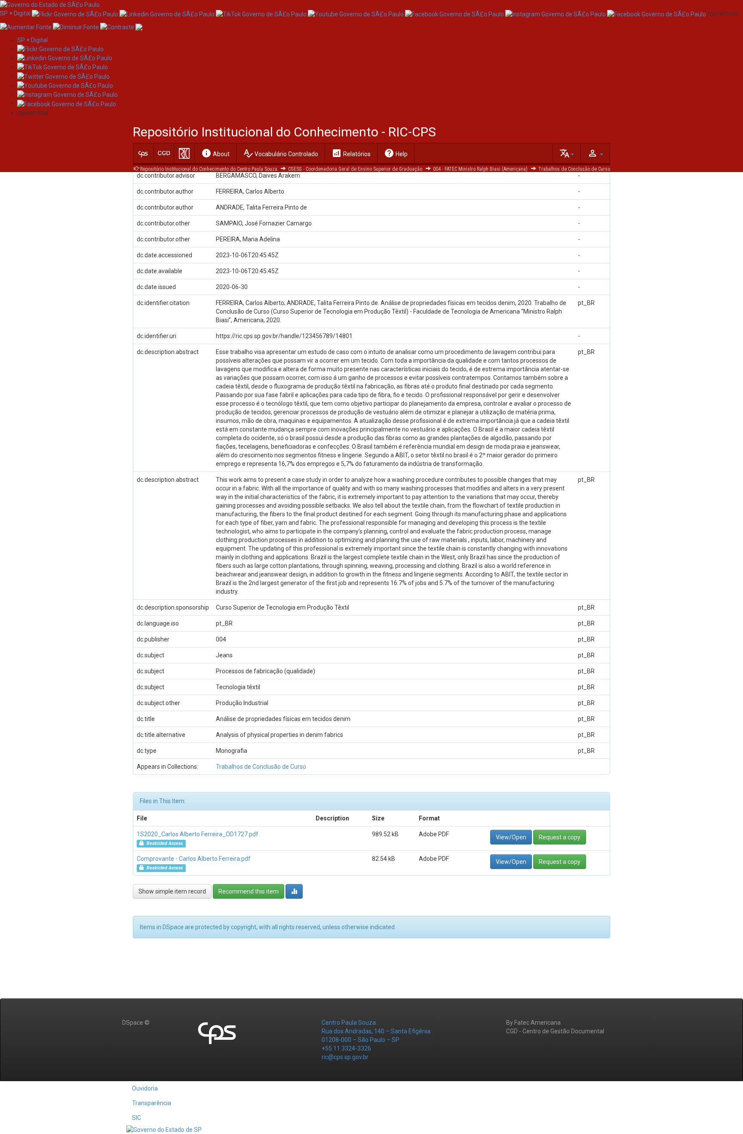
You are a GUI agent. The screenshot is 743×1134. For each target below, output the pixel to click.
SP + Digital (15, 13)
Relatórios (351, 153)
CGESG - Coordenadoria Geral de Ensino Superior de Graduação (355, 169)
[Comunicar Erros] (138, 26)
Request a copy (559, 837)
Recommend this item (248, 891)
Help (396, 153)
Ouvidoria (145, 1088)
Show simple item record (172, 891)
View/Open (511, 837)
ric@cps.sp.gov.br (345, 1057)
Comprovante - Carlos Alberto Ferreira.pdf (194, 858)
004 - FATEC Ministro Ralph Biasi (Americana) (480, 169)
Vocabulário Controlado (280, 153)
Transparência (151, 1103)
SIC (136, 1117)
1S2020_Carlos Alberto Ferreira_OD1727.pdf (197, 834)
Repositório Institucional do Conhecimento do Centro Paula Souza (208, 169)
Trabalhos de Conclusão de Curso (574, 169)
